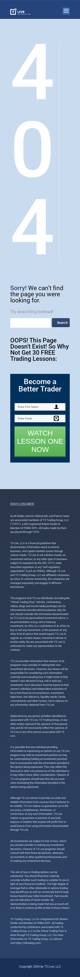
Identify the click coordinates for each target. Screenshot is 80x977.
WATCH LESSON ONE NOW (40, 441)
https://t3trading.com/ (28, 943)
